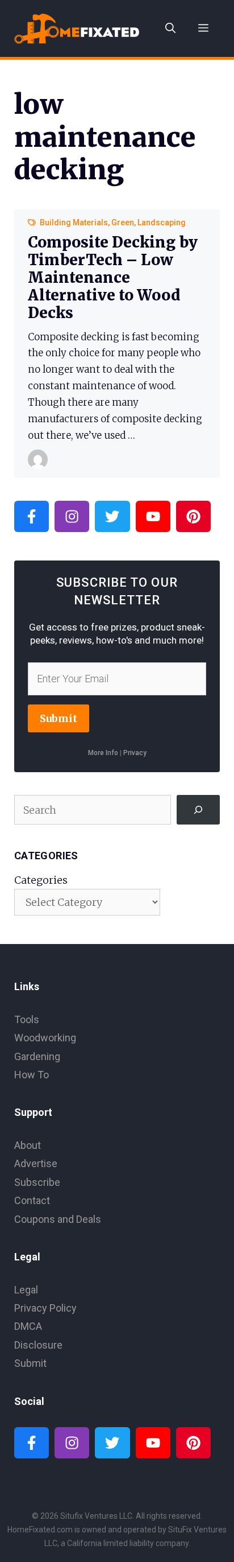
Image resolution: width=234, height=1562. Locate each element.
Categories (41, 880)
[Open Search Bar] (170, 28)
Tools (26, 1019)
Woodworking (45, 1038)
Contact (32, 1200)
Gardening (37, 1056)
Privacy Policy (45, 1308)
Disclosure (38, 1345)
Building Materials (74, 222)
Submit (58, 718)
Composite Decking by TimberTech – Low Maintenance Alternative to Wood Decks (113, 278)
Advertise (35, 1163)
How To (31, 1075)
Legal (26, 1290)
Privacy (135, 753)
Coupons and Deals (57, 1219)
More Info (103, 753)
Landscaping (161, 222)
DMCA (28, 1326)
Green (122, 222)
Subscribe (37, 1182)
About (27, 1145)
